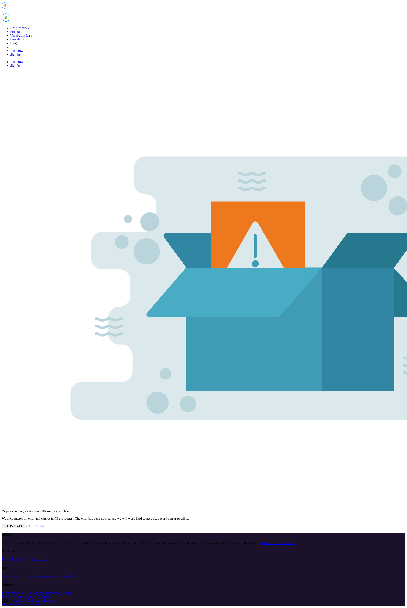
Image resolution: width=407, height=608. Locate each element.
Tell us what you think (38, 593)
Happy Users (62, 593)
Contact (15, 604)
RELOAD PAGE (13, 526)
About (6, 604)
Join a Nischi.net (13, 559)
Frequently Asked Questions (57, 576)
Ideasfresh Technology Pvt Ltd (33, 600)
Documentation (27, 576)
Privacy (26, 604)
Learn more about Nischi (278, 543)
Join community (12, 593)
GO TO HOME (35, 526)
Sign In (29, 559)
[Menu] (3, 12)
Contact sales (42, 559)
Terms (35, 604)
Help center (9, 576)
